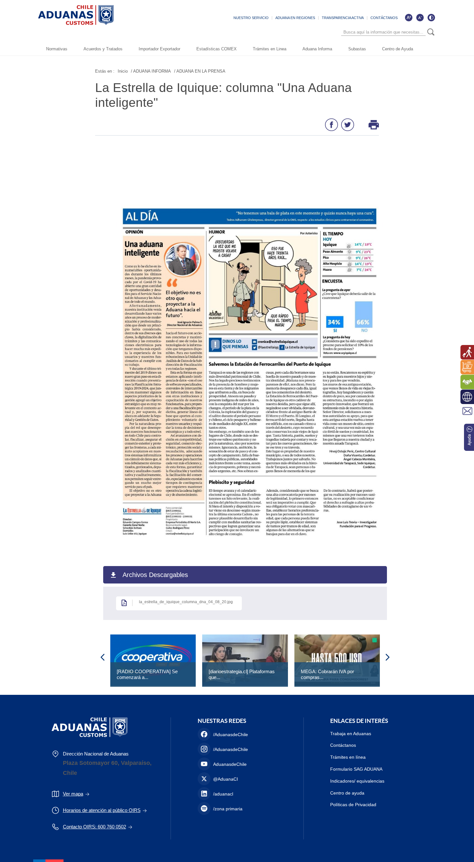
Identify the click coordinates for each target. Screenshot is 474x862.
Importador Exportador (159, 48)
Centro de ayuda (347, 793)
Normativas (56, 48)
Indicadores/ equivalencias (357, 781)
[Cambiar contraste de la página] (431, 17)
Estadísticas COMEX (216, 48)
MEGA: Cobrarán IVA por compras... (327, 674)
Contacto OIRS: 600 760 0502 (94, 826)
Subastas (357, 48)
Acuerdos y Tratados (103, 48)
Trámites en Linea (269, 48)
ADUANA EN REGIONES (295, 18)
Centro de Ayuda (397, 48)
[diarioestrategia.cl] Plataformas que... (242, 674)
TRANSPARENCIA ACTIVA (343, 18)
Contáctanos (343, 745)
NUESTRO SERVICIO (251, 18)
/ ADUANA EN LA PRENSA (199, 71)
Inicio (123, 71)
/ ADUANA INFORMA (151, 71)
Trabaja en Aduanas (350, 733)
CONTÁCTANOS (384, 18)
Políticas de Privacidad (353, 804)
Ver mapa (73, 793)
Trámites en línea (348, 757)
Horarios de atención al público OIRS (102, 810)
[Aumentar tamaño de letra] (408, 17)
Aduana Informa (317, 48)
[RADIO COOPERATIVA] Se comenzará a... (147, 674)
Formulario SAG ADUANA (356, 769)
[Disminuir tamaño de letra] (419, 17)
